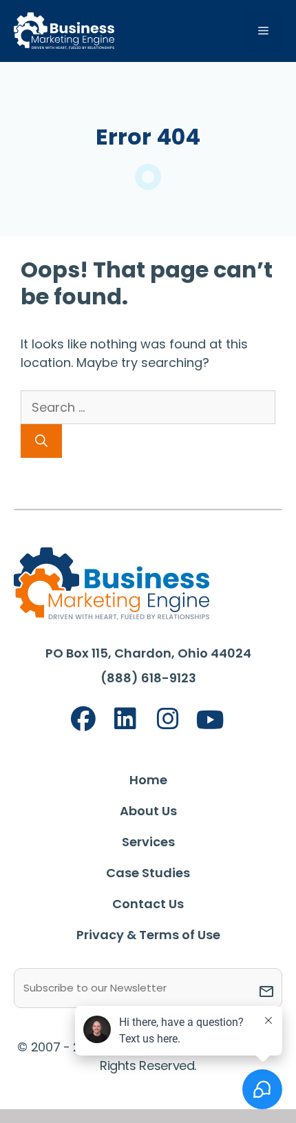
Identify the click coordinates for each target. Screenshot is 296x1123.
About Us (148, 810)
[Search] (41, 441)
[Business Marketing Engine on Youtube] (210, 720)
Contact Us (148, 903)
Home (148, 779)
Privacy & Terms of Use (148, 934)
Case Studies (148, 872)
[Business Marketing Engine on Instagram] (168, 719)
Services (148, 841)
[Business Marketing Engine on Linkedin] (125, 719)
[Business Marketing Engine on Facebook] (83, 719)
